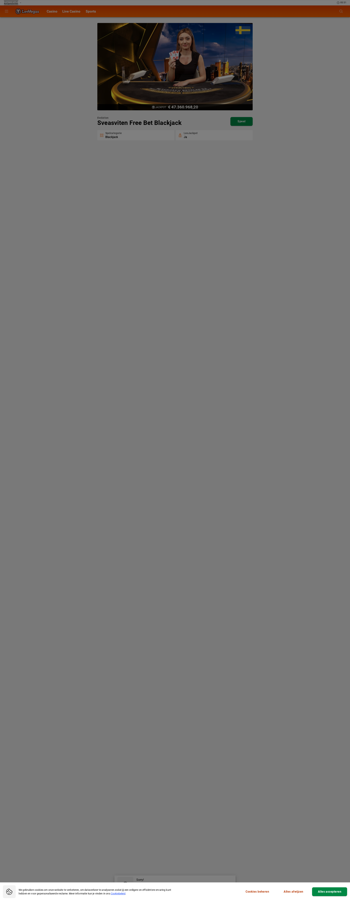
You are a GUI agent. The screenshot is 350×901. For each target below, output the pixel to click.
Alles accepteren (329, 891)
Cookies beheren (257, 891)
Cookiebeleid (118, 893)
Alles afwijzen (293, 891)
